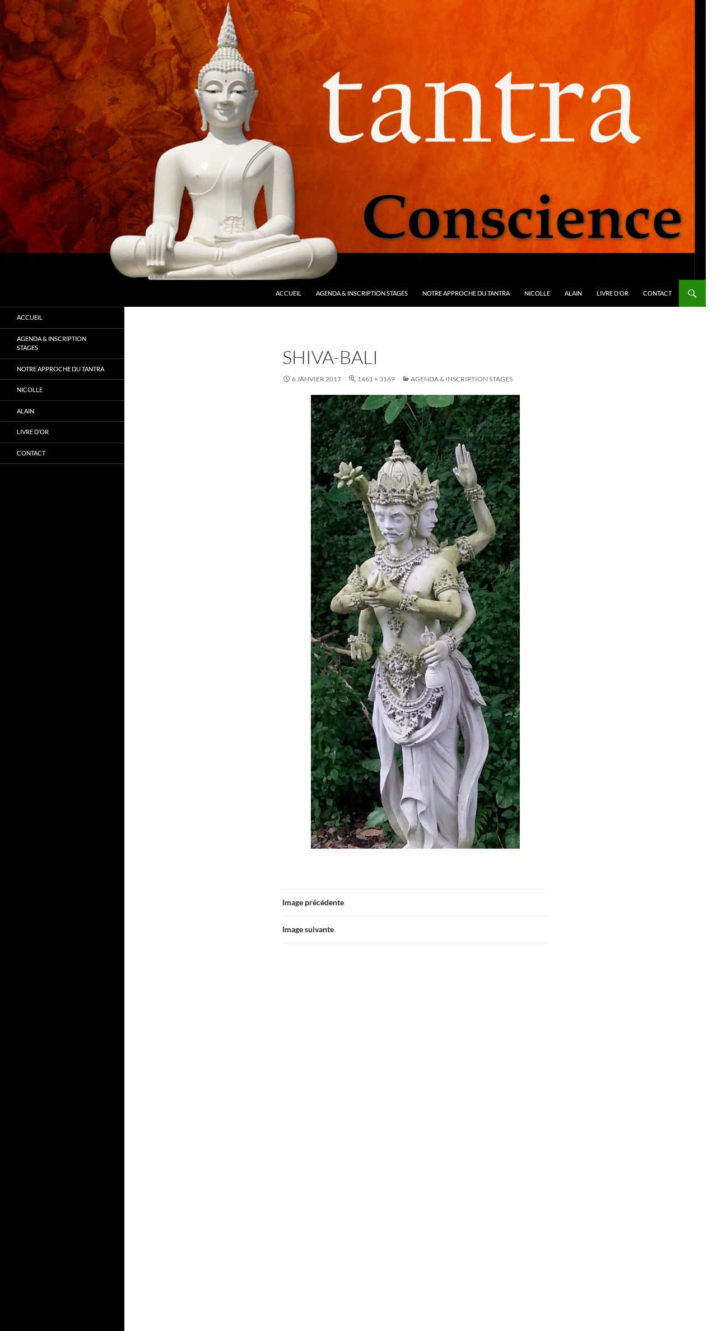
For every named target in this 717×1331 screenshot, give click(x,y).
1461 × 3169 (376, 379)
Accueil (288, 293)
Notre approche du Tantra (466, 293)
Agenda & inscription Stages (362, 293)
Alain (573, 293)
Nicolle (537, 293)
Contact (657, 293)
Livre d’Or (612, 293)
